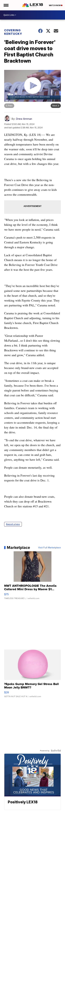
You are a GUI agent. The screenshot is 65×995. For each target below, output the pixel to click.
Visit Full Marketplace (49, 547)
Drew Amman (24, 118)
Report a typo (13, 524)
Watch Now (55, 5)
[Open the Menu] (6, 5)
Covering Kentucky (13, 32)
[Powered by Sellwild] (56, 750)
